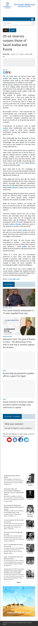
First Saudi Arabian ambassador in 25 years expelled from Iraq (18, 312)
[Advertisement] (20, 13)
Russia (22, 54)
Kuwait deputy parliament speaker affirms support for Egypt (18, 374)
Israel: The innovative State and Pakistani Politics (13, 558)
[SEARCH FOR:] (19, 23)
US (3, 57)
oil (17, 54)
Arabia (5, 78)
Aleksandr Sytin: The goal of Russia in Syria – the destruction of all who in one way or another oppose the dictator (19, 343)
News (10, 307)
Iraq (25, 187)
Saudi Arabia (28, 54)
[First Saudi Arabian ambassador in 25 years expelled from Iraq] (19, 305)
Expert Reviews (7, 336)
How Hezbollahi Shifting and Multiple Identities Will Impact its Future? (14, 507)
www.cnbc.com (13, 279)
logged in (16, 428)
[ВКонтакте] (7, 72)
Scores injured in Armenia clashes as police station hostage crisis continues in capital (18, 404)
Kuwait (13, 54)
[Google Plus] (9, 72)
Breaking (5, 307)
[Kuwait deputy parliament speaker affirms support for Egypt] (19, 368)
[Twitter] (4, 72)
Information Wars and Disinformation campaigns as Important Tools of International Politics (14, 491)
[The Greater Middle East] (19, 5)
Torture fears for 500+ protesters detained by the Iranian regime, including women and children (14, 571)
